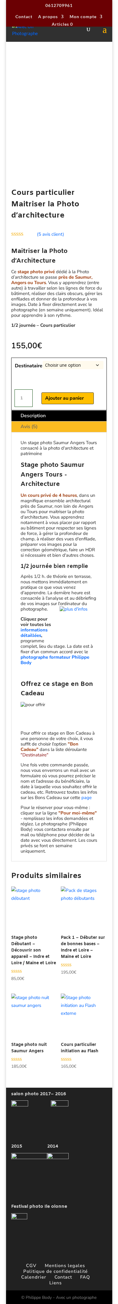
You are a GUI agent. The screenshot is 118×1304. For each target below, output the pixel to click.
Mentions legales (65, 1266)
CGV (31, 1266)
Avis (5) (29, 426)
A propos (48, 17)
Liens (55, 1283)
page (86, 798)
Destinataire (28, 365)
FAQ (85, 1277)
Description (33, 415)
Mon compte (83, 17)
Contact (23, 17)
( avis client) (50, 234)
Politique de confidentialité (55, 1271)
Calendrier (33, 1277)
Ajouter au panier (64, 398)
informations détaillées (34, 632)
